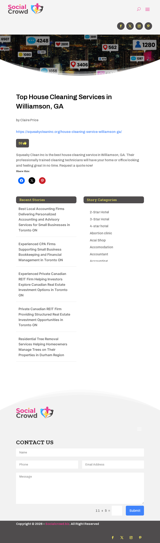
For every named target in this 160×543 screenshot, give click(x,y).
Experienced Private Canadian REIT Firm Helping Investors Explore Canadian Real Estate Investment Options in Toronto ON (43, 284)
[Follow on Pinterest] (148, 26)
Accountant (99, 254)
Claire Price (29, 120)
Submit (134, 510)
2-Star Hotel (99, 212)
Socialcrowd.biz (57, 524)
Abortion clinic (101, 233)
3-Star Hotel (99, 219)
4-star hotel (99, 226)
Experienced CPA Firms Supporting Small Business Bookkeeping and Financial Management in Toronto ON (41, 252)
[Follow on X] (130, 26)
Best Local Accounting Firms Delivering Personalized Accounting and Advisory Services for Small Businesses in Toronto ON (44, 219)
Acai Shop (98, 240)
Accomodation (101, 247)
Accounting (99, 261)
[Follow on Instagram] (139, 26)
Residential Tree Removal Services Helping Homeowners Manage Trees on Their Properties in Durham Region (43, 347)
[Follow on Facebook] (121, 26)
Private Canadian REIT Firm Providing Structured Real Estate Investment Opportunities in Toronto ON (44, 317)
